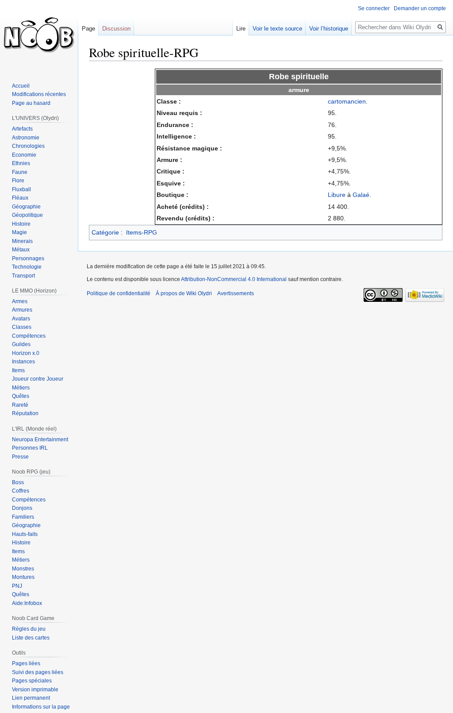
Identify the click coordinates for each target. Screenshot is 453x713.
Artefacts (22, 129)
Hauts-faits (25, 534)
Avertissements (235, 293)
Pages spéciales (32, 681)
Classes (21, 327)
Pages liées (26, 663)
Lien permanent (31, 698)
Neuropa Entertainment (40, 439)
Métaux (21, 250)
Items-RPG (141, 232)
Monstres (23, 569)
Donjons (22, 508)
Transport (23, 276)
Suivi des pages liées (37, 672)
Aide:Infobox (27, 603)
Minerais (22, 241)
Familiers (23, 517)
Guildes (21, 344)
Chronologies (28, 146)
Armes (19, 301)
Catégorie (105, 232)
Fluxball (21, 189)
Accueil (21, 86)
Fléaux (20, 198)
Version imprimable (35, 689)
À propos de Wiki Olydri (184, 293)
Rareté (20, 405)
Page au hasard (31, 103)
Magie (19, 232)
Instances (23, 361)
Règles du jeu (29, 629)
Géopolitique (27, 215)
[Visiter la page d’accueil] (39, 35)
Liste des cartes (31, 638)
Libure (337, 194)
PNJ (17, 586)
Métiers (21, 388)
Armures (22, 310)
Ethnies (21, 163)
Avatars (21, 319)
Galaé (361, 194)
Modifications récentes (39, 94)
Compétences (29, 336)
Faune (19, 172)
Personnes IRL (30, 448)
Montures (23, 577)
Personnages (28, 258)
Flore (18, 180)
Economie (24, 155)
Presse (20, 457)
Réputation (25, 413)
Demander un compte (420, 8)
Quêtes (20, 396)
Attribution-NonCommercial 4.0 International (234, 279)
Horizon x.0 (25, 353)
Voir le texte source (277, 28)
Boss (18, 482)
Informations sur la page (41, 707)
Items (18, 370)
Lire (241, 28)
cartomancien (347, 101)
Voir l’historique (328, 28)
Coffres (20, 491)
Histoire (21, 224)
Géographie (26, 207)
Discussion (116, 28)
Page (88, 28)
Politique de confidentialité (118, 293)
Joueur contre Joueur (37, 379)
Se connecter (374, 8)
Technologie (27, 267)
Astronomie (25, 138)
